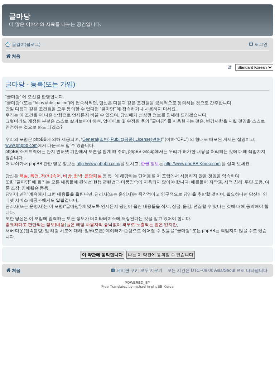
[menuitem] (257, 44)
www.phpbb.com (21, 145)
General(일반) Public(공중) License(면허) (122, 139)
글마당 (19, 16)
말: (230, 67)
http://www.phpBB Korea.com (192, 163)
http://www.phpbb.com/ (98, 163)
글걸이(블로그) (26, 44)
